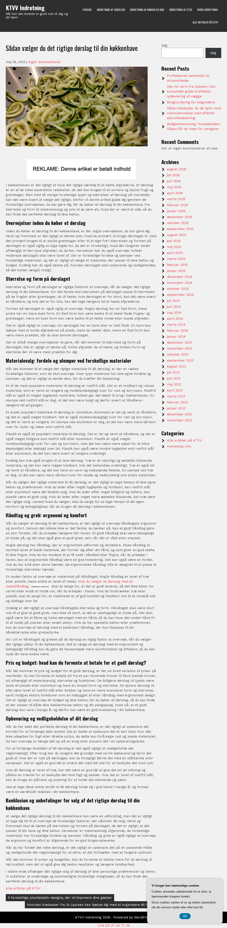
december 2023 (179, 343)
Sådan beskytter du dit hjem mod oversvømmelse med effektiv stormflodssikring (194, 113)
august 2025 (176, 235)
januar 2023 (176, 408)
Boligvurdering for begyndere (191, 102)
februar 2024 (177, 331)
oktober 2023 (177, 354)
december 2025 (179, 217)
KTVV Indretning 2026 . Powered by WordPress (113, 917)
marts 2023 (176, 396)
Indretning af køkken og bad (147, 10)
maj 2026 (174, 187)
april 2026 (175, 193)
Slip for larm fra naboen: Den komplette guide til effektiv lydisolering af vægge (191, 91)
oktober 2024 (178, 289)
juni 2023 (173, 378)
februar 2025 (177, 265)
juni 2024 (174, 307)
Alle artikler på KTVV (205, 22)
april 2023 (175, 390)
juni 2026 (174, 181)
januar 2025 (176, 271)
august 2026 (176, 169)
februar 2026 (177, 205)
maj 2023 (174, 384)
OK (185, 916)
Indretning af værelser (111, 10)
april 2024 (175, 319)
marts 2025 (176, 259)
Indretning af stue (180, 10)
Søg (164, 45)
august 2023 (176, 366)
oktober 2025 (178, 223)
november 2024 (179, 283)
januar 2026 (176, 211)
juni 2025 (174, 241)
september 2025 (180, 229)
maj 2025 (174, 247)
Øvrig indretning (207, 10)
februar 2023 (177, 402)
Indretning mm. (179, 446)
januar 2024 (176, 337)
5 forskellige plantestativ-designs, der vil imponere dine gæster (60, 898)
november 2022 (179, 420)
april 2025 (175, 253)
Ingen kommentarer (44, 62)
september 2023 (180, 360)
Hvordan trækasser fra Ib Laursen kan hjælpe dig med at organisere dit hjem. (91, 905)
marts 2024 (176, 325)
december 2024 (179, 277)
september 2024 (180, 295)
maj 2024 (174, 313)
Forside (87, 10)
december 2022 (179, 414)
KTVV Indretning (25, 7)
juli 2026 (173, 175)
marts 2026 (176, 199)
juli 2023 (173, 372)
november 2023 (179, 349)
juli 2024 (173, 301)
